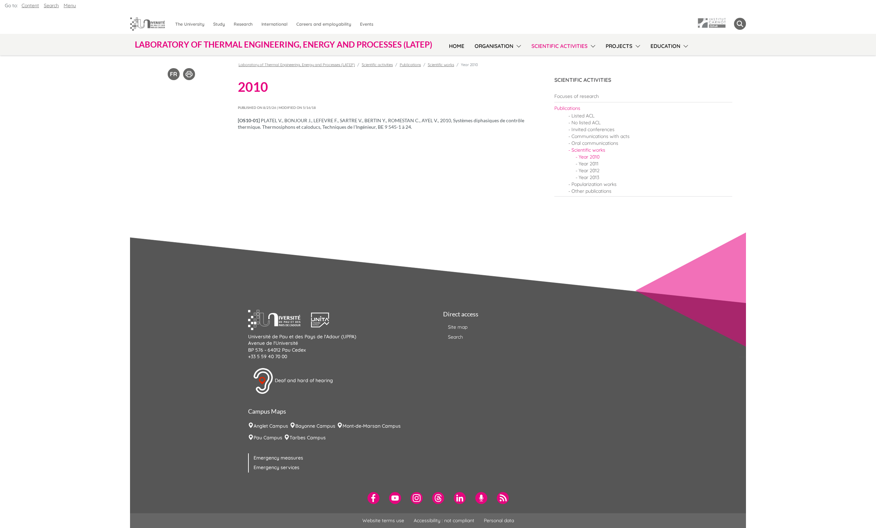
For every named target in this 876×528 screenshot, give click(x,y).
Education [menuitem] (665, 46)
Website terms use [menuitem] (383, 520)
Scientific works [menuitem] (588, 150)
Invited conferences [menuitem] (593, 129)
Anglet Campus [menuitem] (271, 426)
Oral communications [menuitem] (594, 143)
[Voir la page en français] (174, 74)
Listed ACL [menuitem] (582, 116)
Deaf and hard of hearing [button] (303, 380)
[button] (279, 319)
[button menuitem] (740, 24)
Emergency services (276, 467)
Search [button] (51, 5)
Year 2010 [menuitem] (589, 157)
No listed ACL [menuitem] (586, 123)
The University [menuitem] (189, 24)
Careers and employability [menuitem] (323, 24)
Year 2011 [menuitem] (588, 164)
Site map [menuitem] (457, 327)
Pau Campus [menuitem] (268, 438)
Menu (70, 5)
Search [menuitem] (455, 337)
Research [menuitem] (243, 24)
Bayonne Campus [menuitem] (315, 426)
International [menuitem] (274, 24)
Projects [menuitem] (619, 46)
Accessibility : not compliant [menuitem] (444, 520)
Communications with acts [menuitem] (600, 136)
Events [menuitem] (366, 24)
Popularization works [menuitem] (594, 184)
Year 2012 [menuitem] (589, 170)
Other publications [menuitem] (591, 191)
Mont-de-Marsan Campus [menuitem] (372, 426)
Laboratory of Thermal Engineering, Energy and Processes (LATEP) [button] (283, 44)
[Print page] (189, 74)
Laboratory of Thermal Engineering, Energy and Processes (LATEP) (297, 64)
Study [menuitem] (219, 24)
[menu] (517, 45)
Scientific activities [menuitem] (559, 46)
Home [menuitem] (456, 46)
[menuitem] (643, 96)
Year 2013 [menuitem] (589, 177)
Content (30, 5)
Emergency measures (278, 458)
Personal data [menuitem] (499, 520)
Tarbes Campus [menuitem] (307, 438)
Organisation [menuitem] (494, 46)
